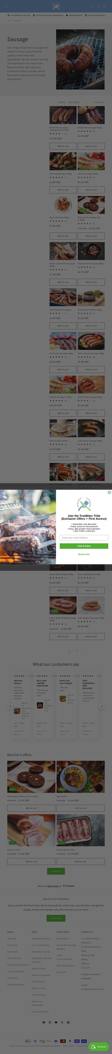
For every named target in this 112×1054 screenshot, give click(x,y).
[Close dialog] (109, 492)
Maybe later (84, 554)
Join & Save (84, 546)
